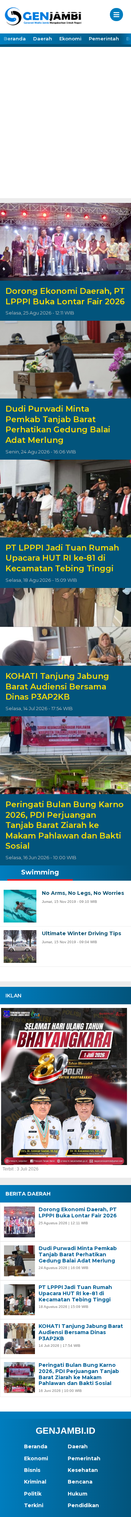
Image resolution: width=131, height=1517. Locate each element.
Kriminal (35, 1481)
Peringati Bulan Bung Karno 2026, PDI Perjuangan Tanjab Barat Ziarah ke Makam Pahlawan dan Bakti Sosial (64, 825)
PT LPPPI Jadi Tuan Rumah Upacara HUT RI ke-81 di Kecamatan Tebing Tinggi (62, 558)
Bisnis (32, 1470)
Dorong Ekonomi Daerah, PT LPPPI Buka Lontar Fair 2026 (65, 296)
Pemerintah (104, 38)
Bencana (80, 1481)
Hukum (77, 1493)
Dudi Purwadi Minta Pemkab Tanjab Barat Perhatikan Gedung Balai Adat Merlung (57, 424)
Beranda (15, 38)
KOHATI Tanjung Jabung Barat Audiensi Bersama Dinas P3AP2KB (57, 686)
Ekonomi (70, 38)
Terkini (33, 1505)
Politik (32, 1493)
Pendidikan (83, 1505)
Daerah (42, 38)
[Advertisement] (65, 129)
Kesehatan (83, 1470)
